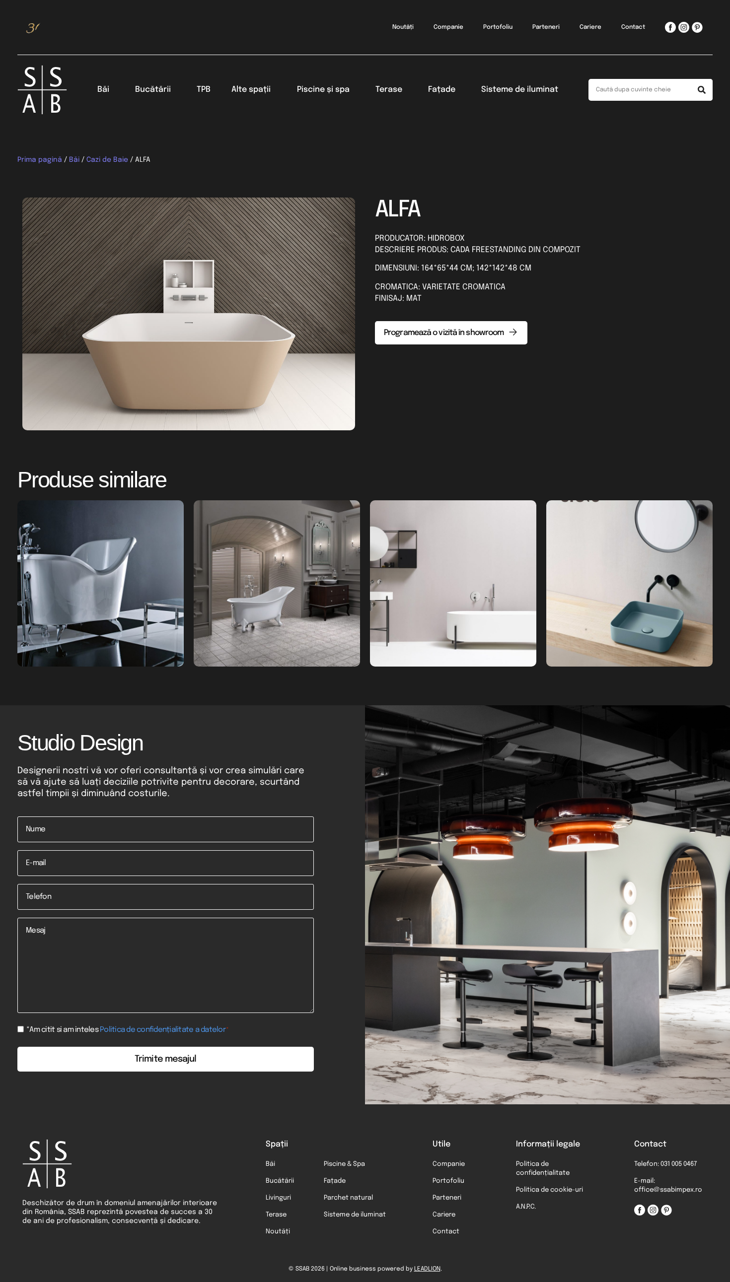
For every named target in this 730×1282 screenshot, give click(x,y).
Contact (633, 27)
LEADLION (427, 1269)
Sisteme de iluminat (519, 89)
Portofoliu (497, 27)
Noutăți (403, 27)
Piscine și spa (323, 89)
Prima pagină (39, 159)
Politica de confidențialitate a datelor (162, 1030)
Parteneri (546, 27)
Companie (448, 27)
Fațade (441, 89)
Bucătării (153, 89)
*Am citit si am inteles (127, 1030)
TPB (204, 89)
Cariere (590, 27)
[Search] (702, 90)
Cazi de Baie (107, 159)
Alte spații (251, 89)
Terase (388, 89)
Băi (103, 89)
